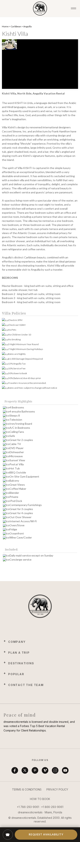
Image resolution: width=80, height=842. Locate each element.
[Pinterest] (35, 770)
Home (5, 26)
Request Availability (46, 834)
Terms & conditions (27, 789)
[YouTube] (65, 770)
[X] (25, 770)
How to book (40, 799)
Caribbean (16, 26)
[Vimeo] (45, 770)
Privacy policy (57, 789)
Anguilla (27, 26)
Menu (73, 8)
